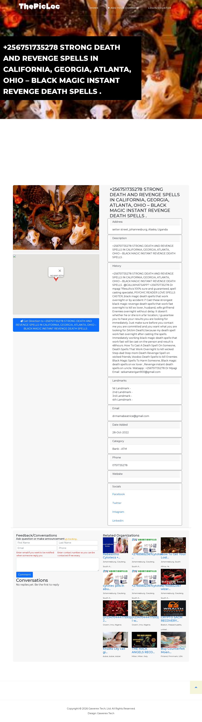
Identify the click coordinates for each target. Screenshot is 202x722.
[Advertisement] (101, 161)
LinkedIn (117, 520)
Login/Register (159, 7)
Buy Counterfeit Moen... (173, 650)
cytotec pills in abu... (113, 587)
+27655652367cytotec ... (147, 555)
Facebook (118, 494)
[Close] (60, 270)
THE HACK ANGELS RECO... (143, 650)
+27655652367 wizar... (171, 587)
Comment (24, 574)
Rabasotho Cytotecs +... (111, 555)
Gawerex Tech (105, 713)
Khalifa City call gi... (114, 650)
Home (94, 7)
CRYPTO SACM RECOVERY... (171, 618)
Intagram (118, 511)
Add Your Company (124, 7)
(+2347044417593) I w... (145, 618)
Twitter (117, 503)
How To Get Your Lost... (173, 555)
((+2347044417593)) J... (117, 618)
